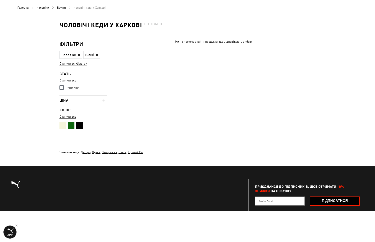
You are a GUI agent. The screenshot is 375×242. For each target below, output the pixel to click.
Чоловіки (42, 7)
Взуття (61, 7)
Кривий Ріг (135, 152)
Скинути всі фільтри (73, 63)
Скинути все (67, 80)
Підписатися (335, 201)
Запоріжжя (109, 152)
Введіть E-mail (265, 201)
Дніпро (85, 152)
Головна (23, 7)
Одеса (96, 152)
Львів (122, 152)
